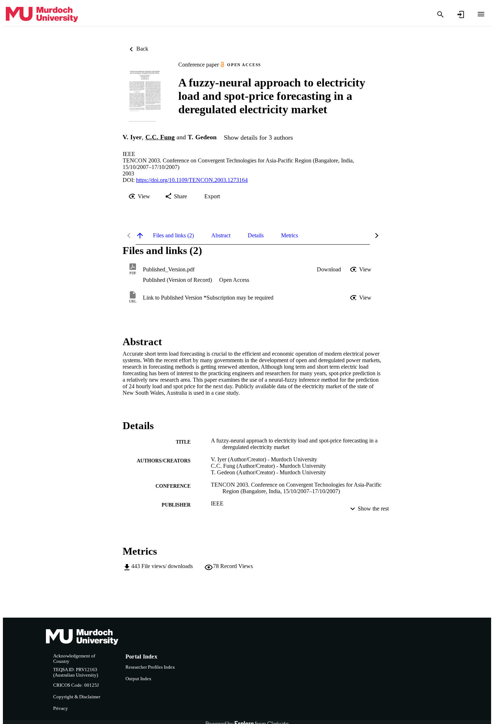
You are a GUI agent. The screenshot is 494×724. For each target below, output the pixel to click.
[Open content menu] (481, 14)
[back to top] (140, 235)
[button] (328, 269)
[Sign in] (460, 14)
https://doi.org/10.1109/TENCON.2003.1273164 (192, 180)
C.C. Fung (160, 137)
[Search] (440, 14)
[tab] (173, 235)
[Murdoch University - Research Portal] (42, 15)
